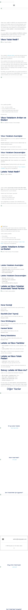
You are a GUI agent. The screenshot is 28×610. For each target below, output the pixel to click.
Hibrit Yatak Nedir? (14, 457)
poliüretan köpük (10, 55)
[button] (14, 5)
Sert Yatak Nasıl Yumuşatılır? (14, 609)
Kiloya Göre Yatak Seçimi (14, 565)
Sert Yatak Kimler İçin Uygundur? (14, 492)
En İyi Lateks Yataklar (14, 426)
